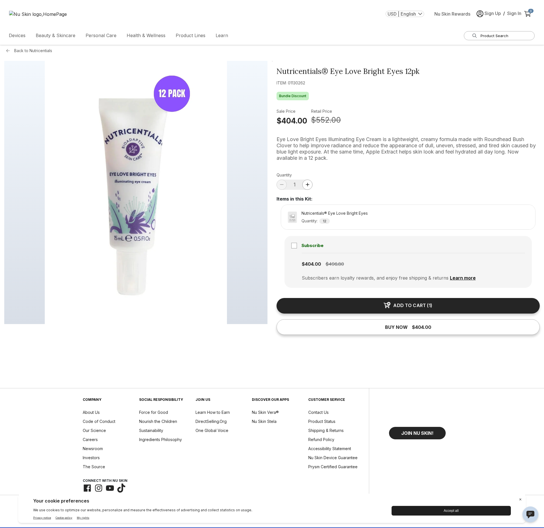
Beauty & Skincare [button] (55, 35)
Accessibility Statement (329, 448)
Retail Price (321, 111)
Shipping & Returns (326, 430)
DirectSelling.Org (211, 421)
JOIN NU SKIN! (417, 433)
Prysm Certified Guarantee (333, 466)
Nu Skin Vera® (265, 412)
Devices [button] (17, 35)
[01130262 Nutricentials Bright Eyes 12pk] (135, 192)
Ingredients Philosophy (160, 439)
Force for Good (153, 412)
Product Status (321, 421)
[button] (417, 433)
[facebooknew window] (87, 488)
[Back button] (9, 50)
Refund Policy (321, 439)
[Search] (474, 35)
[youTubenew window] (109, 488)
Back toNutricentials (33, 50)
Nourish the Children (158, 421)
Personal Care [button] (101, 35)
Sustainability (151, 430)
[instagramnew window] (98, 488)
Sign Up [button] (492, 13)
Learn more (463, 278)
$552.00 (326, 120)
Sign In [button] (514, 13)
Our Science (94, 430)
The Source (94, 466)
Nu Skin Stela (264, 421)
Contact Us (318, 412)
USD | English (402, 14)
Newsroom (93, 448)
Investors (91, 457)
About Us (91, 412)
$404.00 (292, 120)
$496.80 (335, 264)
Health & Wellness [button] (146, 35)
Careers (90, 439)
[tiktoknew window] (121, 488)
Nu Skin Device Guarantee (333, 457)
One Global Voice (212, 430)
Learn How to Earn (213, 412)
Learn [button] (222, 35)
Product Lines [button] (190, 35)
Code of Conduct (99, 421)
